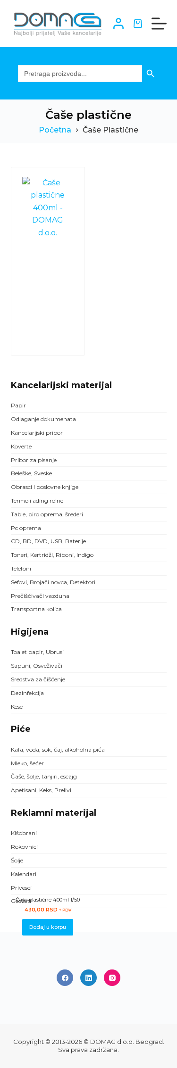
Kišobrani (24, 832)
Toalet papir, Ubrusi (37, 651)
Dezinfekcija (27, 692)
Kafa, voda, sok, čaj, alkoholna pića (58, 749)
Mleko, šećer (27, 763)
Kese (17, 706)
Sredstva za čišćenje (38, 679)
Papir (18, 405)
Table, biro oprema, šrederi (47, 514)
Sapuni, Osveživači (36, 665)
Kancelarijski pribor (37, 432)
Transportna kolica (36, 609)
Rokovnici (24, 846)
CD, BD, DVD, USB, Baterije (48, 541)
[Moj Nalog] (118, 23)
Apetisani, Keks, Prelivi (41, 790)
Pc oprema (26, 527)
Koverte (21, 446)
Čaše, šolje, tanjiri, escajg (44, 776)
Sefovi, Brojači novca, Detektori (53, 582)
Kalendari (23, 874)
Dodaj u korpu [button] (47, 927)
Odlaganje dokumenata (43, 418)
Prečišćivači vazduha (40, 595)
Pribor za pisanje (34, 460)
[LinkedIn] (88, 977)
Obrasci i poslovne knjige (44, 486)
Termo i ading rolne (37, 500)
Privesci (21, 887)
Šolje (17, 860)
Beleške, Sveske (31, 473)
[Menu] (159, 23)
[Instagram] (112, 977)
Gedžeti (21, 900)
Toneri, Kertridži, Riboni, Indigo (52, 554)
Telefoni (21, 568)
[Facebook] (65, 977)
